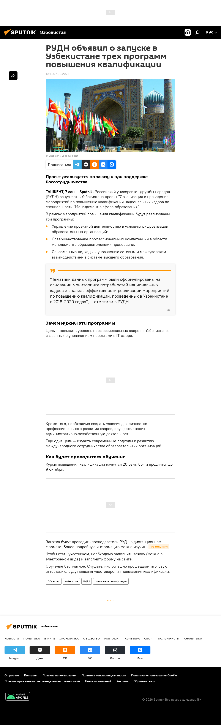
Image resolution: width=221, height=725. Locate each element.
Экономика (69, 638)
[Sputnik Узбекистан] (21, 36)
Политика (31, 638)
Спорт (149, 638)
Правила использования (59, 675)
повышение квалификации (111, 581)
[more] (168, 310)
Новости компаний (98, 681)
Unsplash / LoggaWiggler (63, 155)
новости (12, 638)
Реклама (122, 681)
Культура (132, 638)
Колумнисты (169, 638)
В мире (49, 638)
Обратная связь (144, 681)
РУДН (86, 581)
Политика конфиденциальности (104, 675)
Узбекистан (71, 581)
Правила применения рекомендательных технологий (42, 681)
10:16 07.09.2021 (57, 74)
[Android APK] (17, 697)
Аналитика (193, 638)
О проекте (12, 675)
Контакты (30, 675)
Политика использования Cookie (154, 675)
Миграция (112, 638)
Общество (54, 581)
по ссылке (159, 546)
